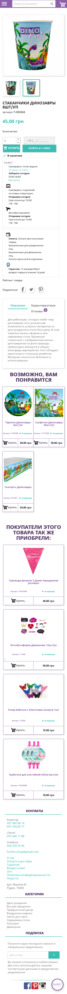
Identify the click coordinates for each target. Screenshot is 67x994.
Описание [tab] (17, 305)
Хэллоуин (13, 923)
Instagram (42, 985)
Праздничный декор (20, 909)
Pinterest (40, 289)
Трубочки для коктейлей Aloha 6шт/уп (33, 774)
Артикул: (8, 112)
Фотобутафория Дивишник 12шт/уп (33, 645)
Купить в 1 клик (39, 148)
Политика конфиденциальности (28, 875)
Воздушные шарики (19, 913)
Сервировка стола (18, 920)
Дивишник (14, 927)
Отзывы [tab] (38, 311)
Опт (9, 871)
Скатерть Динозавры (18, 487)
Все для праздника (18, 906)
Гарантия (13, 865)
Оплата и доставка (19, 861)
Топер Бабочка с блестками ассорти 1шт (33, 709)
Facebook (27, 985)
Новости (12, 878)
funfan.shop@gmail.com (23, 852)
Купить (11, 148)
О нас (10, 858)
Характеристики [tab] (43, 305)
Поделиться (22, 289)
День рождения (17, 903)
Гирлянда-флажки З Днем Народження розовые (33, 582)
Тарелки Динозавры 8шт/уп (18, 424)
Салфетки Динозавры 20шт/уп (49, 424)
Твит (31, 289)
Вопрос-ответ (16, 868)
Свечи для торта (17, 916)
